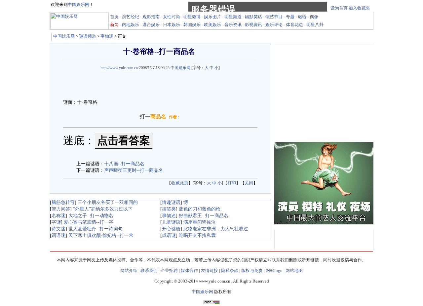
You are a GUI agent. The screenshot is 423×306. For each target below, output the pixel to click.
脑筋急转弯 (63, 202)
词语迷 (58, 235)
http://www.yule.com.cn (119, 67)
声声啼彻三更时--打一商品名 (133, 170)
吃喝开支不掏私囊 (197, 235)
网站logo (274, 270)
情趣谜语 (171, 202)
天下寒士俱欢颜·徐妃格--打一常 (101, 235)
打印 (231, 182)
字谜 (56, 222)
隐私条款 (229, 270)
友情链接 (209, 270)
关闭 (249, 182)
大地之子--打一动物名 (90, 215)
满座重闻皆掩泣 (199, 222)
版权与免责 (252, 270)
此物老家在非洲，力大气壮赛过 (215, 228)
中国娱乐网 (64, 36)
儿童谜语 (171, 222)
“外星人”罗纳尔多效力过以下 (103, 209)
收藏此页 (179, 182)
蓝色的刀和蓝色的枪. (200, 209)
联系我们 (149, 270)
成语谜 (169, 235)
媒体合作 (189, 270)
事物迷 (106, 36)
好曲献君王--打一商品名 (203, 215)
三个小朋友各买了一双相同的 (108, 202)
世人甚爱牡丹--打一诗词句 (95, 228)
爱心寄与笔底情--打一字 (88, 222)
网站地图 (294, 270)
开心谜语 (171, 228)
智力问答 (61, 209)
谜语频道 (87, 36)
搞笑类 (169, 209)
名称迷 (58, 215)
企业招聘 (169, 270)
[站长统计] (211, 302)
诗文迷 (58, 228)
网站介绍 (128, 270)
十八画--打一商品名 (124, 163)
